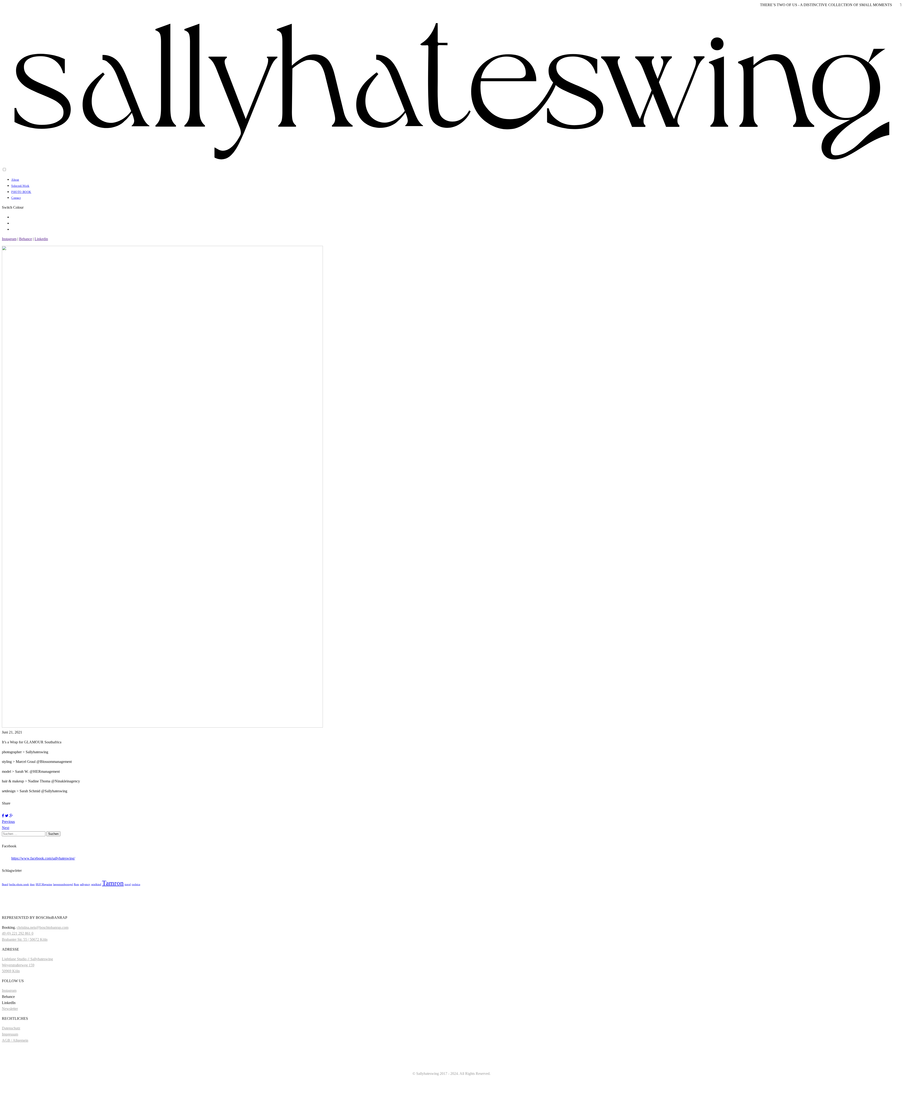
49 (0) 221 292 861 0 (17, 933)
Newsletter (10, 1009)
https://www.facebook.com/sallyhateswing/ (43, 858)
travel (128, 884)
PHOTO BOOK (21, 192)
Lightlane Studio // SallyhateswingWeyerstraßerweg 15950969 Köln (27, 965)
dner (32, 884)
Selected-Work (20, 185)
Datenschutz (11, 1028)
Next (5, 828)
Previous (8, 822)
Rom (76, 884)
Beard (5, 884)
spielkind (96, 884)
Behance (25, 239)
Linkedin (41, 239)
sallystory (85, 884)
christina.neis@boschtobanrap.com (42, 927)
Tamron (113, 883)
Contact (16, 197)
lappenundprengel (63, 884)
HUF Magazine (44, 884)
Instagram (9, 239)
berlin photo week (19, 884)
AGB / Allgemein (15, 1040)
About (15, 179)
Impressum (10, 1034)
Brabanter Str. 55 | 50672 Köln (25, 939)
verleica (136, 884)
